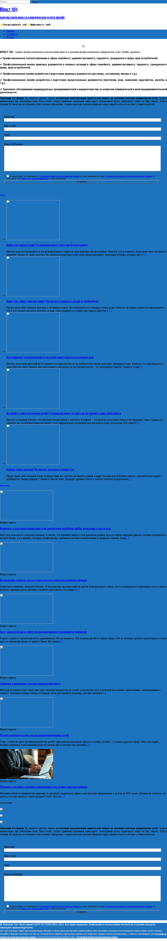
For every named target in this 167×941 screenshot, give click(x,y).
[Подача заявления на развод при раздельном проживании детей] (26, 726)
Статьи (2, 195)
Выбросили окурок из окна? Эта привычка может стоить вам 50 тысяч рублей (47, 245)
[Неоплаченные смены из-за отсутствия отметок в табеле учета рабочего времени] (26, 571)
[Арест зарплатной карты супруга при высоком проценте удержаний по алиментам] (26, 622)
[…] (127, 538)
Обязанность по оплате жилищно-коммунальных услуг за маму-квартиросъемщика (43, 787)
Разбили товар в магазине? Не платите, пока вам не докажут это (40, 469)
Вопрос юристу (5, 485)
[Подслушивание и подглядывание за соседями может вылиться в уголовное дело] (33, 351)
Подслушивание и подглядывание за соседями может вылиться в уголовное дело (50, 357)
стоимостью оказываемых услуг (34, 179)
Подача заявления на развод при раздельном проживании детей (34, 735)
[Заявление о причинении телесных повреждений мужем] (26, 674)
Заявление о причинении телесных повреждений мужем (30, 683)
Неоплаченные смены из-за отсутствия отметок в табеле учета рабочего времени (43, 580)
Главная (11, 31)
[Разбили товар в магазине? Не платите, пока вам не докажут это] (33, 463)
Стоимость (12, 34)
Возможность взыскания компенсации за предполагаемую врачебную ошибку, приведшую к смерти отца (55, 528)
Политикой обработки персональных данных (59, 176)
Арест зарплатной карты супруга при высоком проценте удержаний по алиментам (43, 632)
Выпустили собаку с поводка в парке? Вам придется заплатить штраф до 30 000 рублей (52, 301)
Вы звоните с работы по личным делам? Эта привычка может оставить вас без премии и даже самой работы (64, 413)
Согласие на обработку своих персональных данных (128, 176)
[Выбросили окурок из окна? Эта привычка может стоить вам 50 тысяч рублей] (33, 239)
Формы (10, 37)
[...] (145, 254)
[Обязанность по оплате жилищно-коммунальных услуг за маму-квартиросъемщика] (26, 778)
